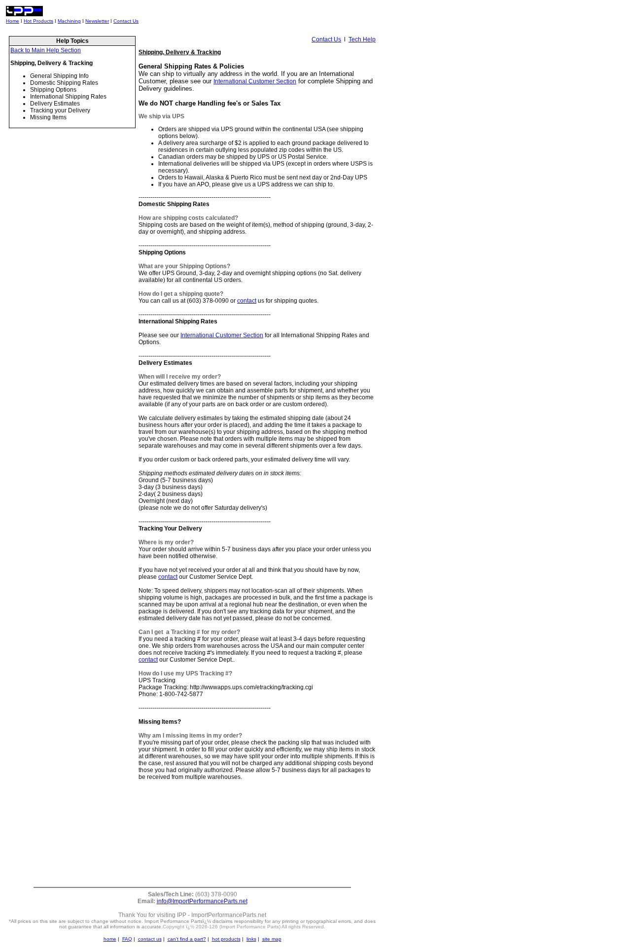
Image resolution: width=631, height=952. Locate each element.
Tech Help (362, 39)
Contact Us (126, 21)
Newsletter (97, 21)
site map (271, 939)
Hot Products (38, 21)
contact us (150, 939)
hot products (226, 939)
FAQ (127, 939)
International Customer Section (254, 81)
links (251, 939)
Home (12, 21)
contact (246, 300)
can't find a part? (187, 939)
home (110, 939)
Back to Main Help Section (45, 50)
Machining (69, 21)
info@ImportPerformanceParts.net (202, 901)
